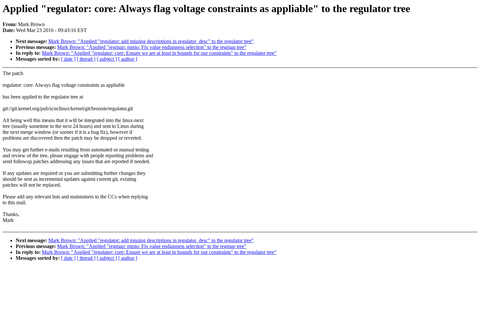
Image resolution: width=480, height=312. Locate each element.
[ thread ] (86, 59)
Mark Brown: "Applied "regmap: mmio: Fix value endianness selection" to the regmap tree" (152, 47)
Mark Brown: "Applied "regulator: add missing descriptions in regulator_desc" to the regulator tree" (151, 41)
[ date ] (68, 59)
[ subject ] (107, 59)
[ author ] (127, 59)
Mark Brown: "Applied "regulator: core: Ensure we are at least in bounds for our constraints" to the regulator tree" (159, 53)
